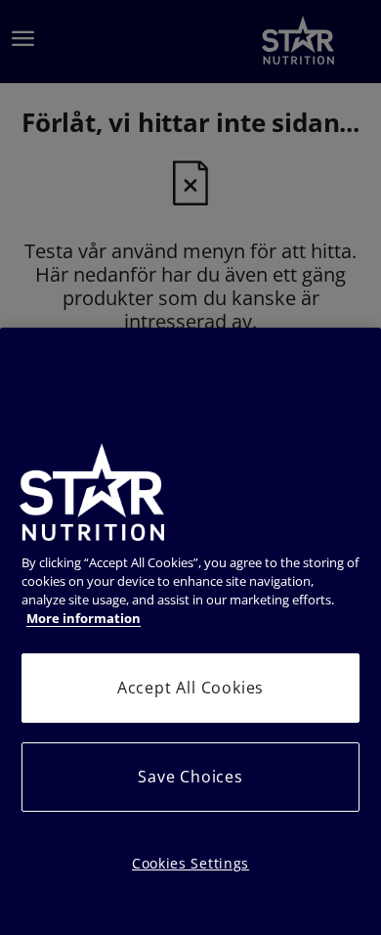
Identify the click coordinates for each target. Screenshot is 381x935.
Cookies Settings (190, 863)
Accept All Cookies (190, 687)
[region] (190, 631)
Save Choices (190, 776)
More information (83, 618)
